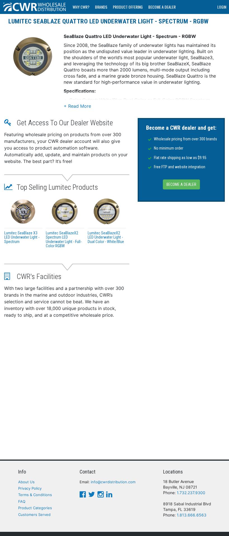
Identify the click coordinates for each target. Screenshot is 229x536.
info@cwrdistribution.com (113, 482)
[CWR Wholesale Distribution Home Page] (35, 7)
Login (221, 7)
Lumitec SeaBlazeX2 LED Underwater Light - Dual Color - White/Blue (106, 237)
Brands (101, 7)
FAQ (21, 501)
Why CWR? (81, 7)
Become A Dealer (162, 7)
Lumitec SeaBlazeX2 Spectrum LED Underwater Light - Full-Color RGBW (64, 239)
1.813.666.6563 (191, 515)
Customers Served (34, 514)
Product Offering (128, 7)
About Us (26, 482)
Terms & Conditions (35, 494)
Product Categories (35, 508)
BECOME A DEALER (181, 184)
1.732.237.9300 (191, 492)
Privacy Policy (30, 488)
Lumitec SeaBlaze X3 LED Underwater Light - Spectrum (21, 237)
